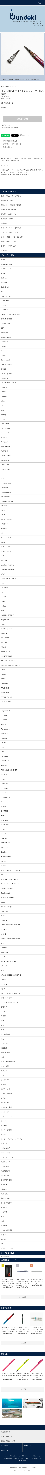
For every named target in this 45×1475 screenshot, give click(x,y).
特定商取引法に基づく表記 (10, 127)
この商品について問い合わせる (12, 144)
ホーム (5, 79)
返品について (6, 125)
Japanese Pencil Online (25, 1470)
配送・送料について (26, 1456)
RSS (20, 1460)
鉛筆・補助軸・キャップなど (19, 79)
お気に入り (25, 135)
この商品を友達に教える (10, 141)
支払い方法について (15, 1456)
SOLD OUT (22, 118)
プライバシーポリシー (23, 1458)
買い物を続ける (7, 147)
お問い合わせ (4, 1450)
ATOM (24, 1460)
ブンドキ (16, 1470)
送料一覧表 (5, 1256)
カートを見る (27, 1445)
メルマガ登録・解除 (36, 1458)
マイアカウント (5, 1445)
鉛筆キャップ (36, 79)
